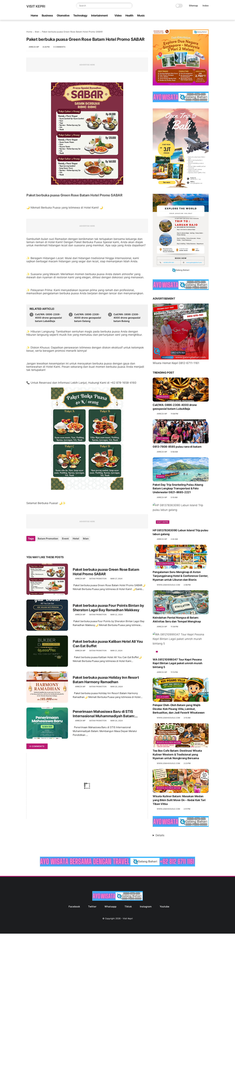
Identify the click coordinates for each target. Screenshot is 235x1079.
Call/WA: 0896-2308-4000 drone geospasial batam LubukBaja (48, 318)
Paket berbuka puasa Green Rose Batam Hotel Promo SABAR (74, 195)
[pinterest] (48, 547)
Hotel (76, 538)
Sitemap (193, 5)
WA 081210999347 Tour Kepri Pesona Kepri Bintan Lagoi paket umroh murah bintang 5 (177, 663)
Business (47, 15)
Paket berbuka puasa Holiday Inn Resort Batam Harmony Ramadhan (106, 679)
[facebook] (181, 15)
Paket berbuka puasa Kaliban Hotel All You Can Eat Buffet (108, 643)
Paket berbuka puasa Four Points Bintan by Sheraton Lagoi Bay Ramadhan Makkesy (108, 607)
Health (129, 15)
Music (141, 15)
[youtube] (207, 15)
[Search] (129, 5)
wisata (160, 476)
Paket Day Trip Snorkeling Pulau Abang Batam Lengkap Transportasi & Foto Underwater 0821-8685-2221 (178, 488)
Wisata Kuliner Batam (168, 742)
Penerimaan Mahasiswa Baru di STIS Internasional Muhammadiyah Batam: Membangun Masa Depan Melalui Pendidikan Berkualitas (110, 713)
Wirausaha (162, 396)
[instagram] (202, 15)
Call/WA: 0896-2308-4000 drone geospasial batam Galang (87, 318)
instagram (146, 906)
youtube (164, 906)
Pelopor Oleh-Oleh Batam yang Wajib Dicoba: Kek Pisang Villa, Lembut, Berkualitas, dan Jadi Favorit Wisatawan (179, 709)
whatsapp (110, 906)
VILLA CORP (162, 697)
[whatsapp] (191, 15)
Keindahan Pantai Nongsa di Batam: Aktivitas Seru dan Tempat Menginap (177, 619)
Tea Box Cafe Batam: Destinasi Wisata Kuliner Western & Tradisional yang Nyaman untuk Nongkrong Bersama (177, 754)
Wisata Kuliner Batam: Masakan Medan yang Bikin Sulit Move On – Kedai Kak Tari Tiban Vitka (179, 800)
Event (65, 538)
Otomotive (63, 15)
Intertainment (99, 15)
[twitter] (186, 15)
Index (206, 5)
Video (117, 15)
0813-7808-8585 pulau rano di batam (177, 446)
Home (34, 15)
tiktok (128, 906)
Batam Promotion (48, 538)
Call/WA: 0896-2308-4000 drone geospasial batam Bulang (127, 318)
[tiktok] (197, 15)
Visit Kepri (35, 6)
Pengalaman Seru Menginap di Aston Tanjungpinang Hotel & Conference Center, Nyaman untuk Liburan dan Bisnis (180, 575)
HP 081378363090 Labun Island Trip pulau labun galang (180, 532)
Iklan (37, 31)
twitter (92, 906)
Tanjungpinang (165, 564)
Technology (80, 15)
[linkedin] (55, 547)
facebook (74, 906)
